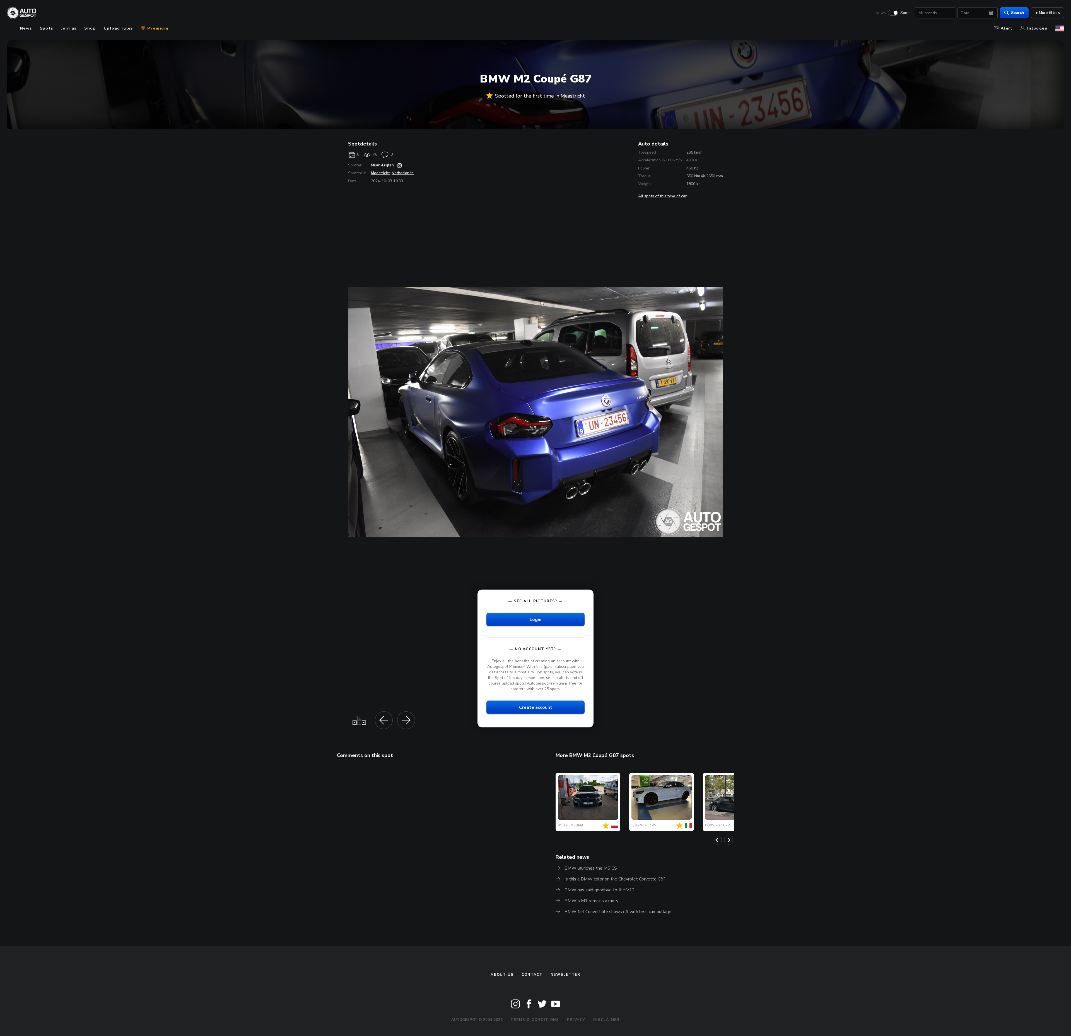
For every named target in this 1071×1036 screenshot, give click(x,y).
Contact (532, 974)
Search (1017, 12)
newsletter (565, 974)
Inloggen (1037, 28)
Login (535, 619)
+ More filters (1047, 12)
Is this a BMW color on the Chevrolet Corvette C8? (615, 879)
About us (502, 974)
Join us (69, 28)
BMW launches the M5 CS (591, 868)
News (880, 13)
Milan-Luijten (382, 165)
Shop (90, 28)
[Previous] (717, 840)
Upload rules (118, 28)
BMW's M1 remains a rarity (591, 901)
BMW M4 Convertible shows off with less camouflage (618, 912)
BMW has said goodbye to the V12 (600, 890)
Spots (905, 13)
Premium (157, 28)
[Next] (728, 840)
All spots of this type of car (662, 196)
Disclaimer (606, 1019)
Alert (1007, 28)
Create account (535, 707)
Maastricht (380, 173)
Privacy (576, 1019)
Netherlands (403, 173)
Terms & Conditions (534, 1019)
